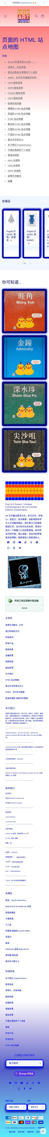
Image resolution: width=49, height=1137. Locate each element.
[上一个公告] (5, 3)
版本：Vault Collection (15, 900)
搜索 (7, 1027)
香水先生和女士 (16, 139)
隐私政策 (9, 667)
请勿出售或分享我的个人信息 (22, 72)
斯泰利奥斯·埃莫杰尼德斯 (16, 698)
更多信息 (24, 608)
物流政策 (30, 1132)
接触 (10, 181)
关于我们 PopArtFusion (19, 145)
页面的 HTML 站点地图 (19, 113)
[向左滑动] (19, 264)
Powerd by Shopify (28, 1128)
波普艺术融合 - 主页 (14, 625)
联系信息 (9, 984)
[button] (5, 16)
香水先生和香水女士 (14, 686)
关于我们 (9, 674)
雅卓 (7, 943)
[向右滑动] (30, 264)
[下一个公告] (44, 3)
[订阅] (40, 1063)
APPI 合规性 (14, 160)
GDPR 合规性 (14, 170)
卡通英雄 (9, 918)
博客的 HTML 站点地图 (19, 108)
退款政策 (9, 661)
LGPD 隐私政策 (15, 98)
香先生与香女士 (12, 961)
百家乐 (8, 937)
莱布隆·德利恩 (11, 955)
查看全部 (43, 201)
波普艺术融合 (14, 176)
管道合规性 (13, 155)
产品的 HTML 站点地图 (19, 134)
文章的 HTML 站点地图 (19, 129)
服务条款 (9, 649)
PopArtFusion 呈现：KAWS (31, 236)
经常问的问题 (14, 103)
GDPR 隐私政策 (15, 87)
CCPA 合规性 (14, 165)
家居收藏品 (10, 912)
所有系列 (9, 637)
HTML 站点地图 (15, 119)
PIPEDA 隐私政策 (16, 93)
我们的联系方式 (12, 631)
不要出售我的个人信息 (19, 150)
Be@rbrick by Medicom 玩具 (18, 906)
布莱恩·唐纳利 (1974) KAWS (17, 931)
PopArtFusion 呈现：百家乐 (11, 236)
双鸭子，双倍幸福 (17, 67)
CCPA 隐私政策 (15, 82)
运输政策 (9, 655)
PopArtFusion (16, 1128)
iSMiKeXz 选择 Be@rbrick (17, 949)
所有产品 (9, 643)
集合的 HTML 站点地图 (19, 124)
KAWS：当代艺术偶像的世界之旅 (24, 77)
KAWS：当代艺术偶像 (15, 692)
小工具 (8, 924)
